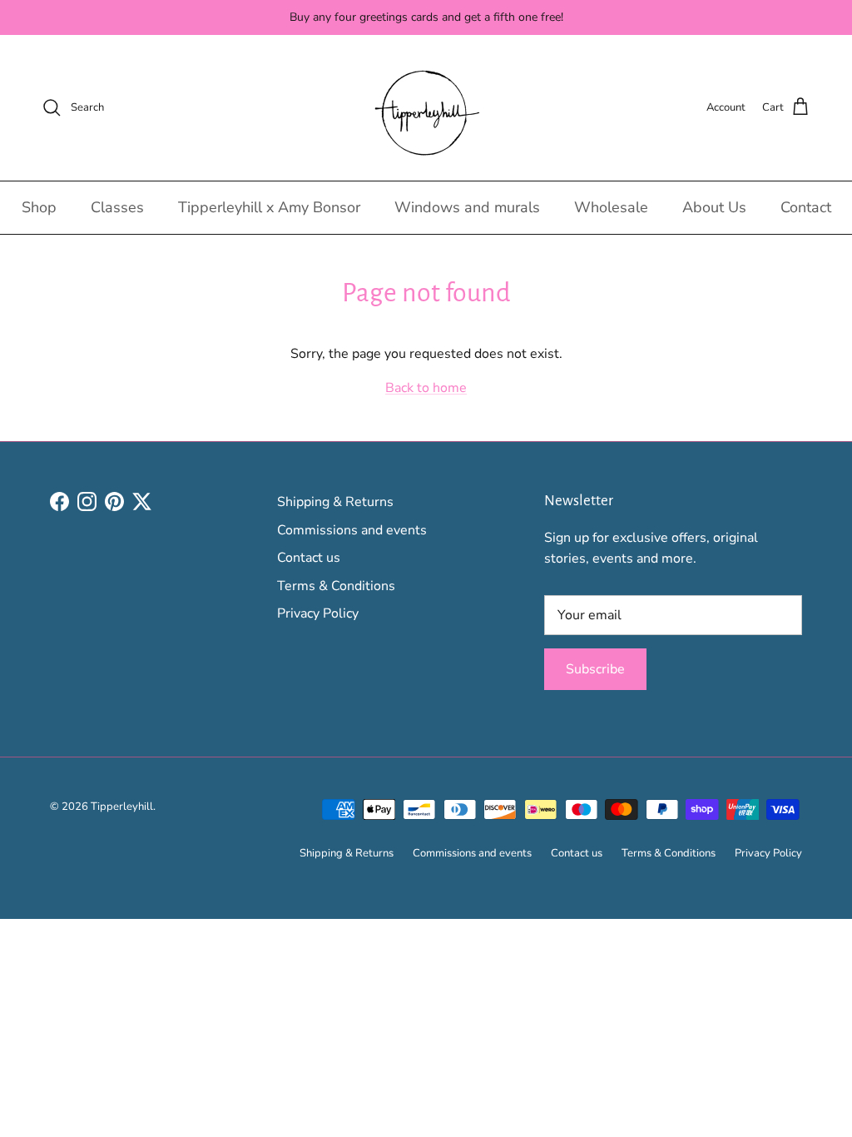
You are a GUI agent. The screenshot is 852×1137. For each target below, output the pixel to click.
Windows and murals (467, 207)
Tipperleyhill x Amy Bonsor (269, 207)
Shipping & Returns (335, 502)
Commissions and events (352, 530)
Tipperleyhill (122, 806)
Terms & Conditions (336, 586)
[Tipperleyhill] (426, 108)
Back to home (426, 388)
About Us (714, 207)
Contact (805, 207)
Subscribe (595, 669)
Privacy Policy (318, 613)
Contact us (308, 558)
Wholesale (611, 207)
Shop (39, 207)
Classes (117, 207)
